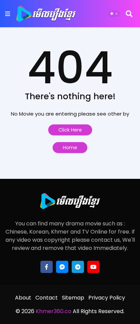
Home (70, 147)
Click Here (70, 129)
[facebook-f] (46, 267)
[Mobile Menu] (7, 14)
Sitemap (73, 298)
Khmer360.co (52, 311)
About (23, 298)
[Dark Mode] (114, 13)
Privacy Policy (106, 298)
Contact (46, 298)
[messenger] (62, 267)
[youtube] (93, 267)
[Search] (129, 13)
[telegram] (78, 267)
